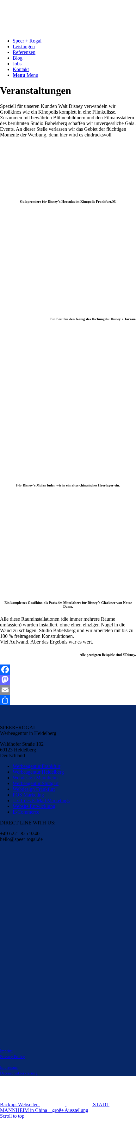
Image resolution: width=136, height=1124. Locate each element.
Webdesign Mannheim (35, 777)
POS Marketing (28, 794)
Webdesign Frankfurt (34, 789)
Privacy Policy (12, 1056)
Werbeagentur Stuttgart (36, 783)
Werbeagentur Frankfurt (36, 766)
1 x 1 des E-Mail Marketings (41, 800)
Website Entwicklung (34, 806)
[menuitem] (74, 41)
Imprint (6, 1050)
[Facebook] (68, 669)
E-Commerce (26, 812)
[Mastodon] (68, 680)
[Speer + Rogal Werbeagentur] (47, 30)
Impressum (9, 1067)
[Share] (68, 700)
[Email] (68, 690)
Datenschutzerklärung (19, 1073)
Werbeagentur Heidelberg (38, 772)
